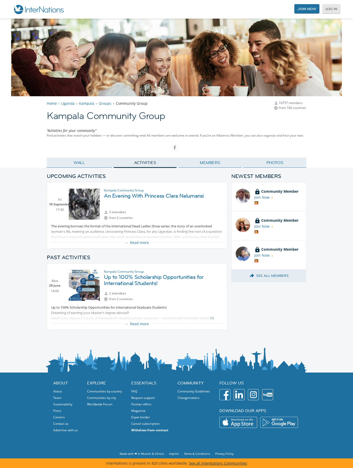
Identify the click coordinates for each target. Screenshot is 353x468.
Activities (145, 162)
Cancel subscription (145, 423)
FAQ (134, 391)
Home (52, 103)
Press (57, 410)
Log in (331, 8)
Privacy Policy (224, 454)
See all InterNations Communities (218, 463)
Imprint (174, 454)
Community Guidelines (194, 391)
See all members (272, 275)
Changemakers (188, 398)
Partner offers (141, 404)
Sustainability (62, 404)
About (57, 391)
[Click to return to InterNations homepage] (38, 9)
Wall (79, 162)
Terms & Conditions (197, 454)
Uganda (68, 103)
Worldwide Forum (99, 404)
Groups (105, 103)
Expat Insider (140, 417)
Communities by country (104, 391)
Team (57, 398)
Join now (306, 8)
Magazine (138, 410)
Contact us (60, 423)
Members (210, 162)
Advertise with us (65, 430)
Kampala (86, 103)
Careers (59, 417)
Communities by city (101, 398)
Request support (143, 398)
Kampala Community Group (124, 190)
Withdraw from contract (149, 430)
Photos (274, 162)
